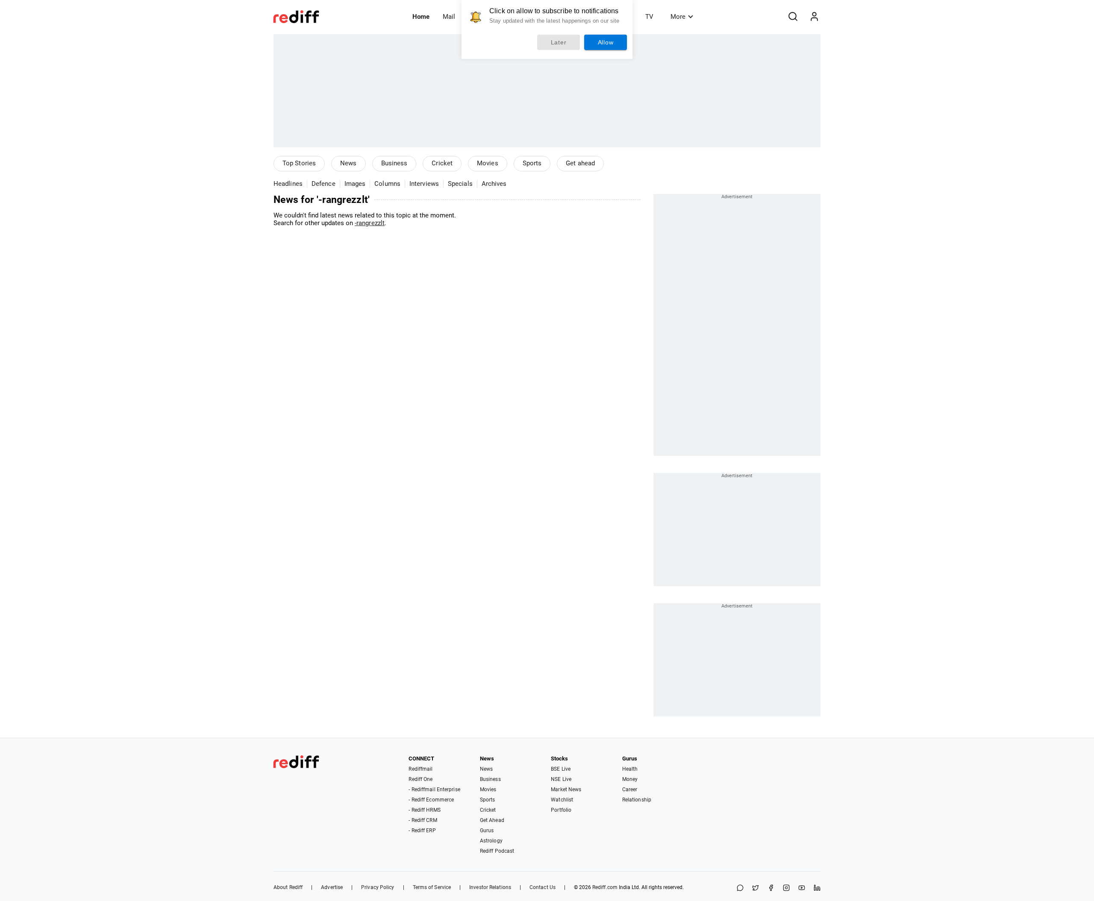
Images (355, 184)
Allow (606, 42)
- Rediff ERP (422, 830)
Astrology (491, 841)
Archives (494, 184)
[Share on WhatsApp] (740, 888)
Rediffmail (420, 769)
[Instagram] (786, 888)
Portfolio (561, 810)
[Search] (792, 16)
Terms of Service (432, 887)
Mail (449, 17)
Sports (532, 163)
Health (630, 769)
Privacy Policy (377, 887)
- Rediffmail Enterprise (434, 789)
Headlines (288, 184)
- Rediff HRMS (424, 810)
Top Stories (299, 163)
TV (649, 17)
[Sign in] (814, 16)
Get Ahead (492, 820)
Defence (323, 184)
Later (559, 42)
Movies (487, 163)
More (678, 17)
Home (420, 17)
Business (394, 163)
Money (630, 779)
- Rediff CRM (423, 820)
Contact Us (542, 887)
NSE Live (561, 779)
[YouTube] (801, 888)
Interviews (424, 184)
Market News (566, 789)
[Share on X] (755, 888)
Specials (460, 184)
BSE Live (561, 769)
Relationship (636, 800)
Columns (387, 184)
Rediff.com (605, 887)
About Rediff (288, 887)
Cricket (442, 163)
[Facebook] (771, 888)
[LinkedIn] (817, 888)
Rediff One (420, 779)
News (348, 163)
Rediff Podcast (497, 851)
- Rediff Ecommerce (431, 800)
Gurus (487, 830)
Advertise (332, 887)
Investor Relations (490, 887)
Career (630, 789)
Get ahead (580, 163)
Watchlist (562, 800)
